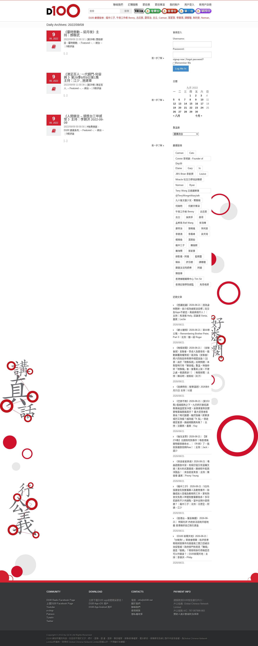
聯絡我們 (118, 4)
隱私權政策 (137, 614)
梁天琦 (204, 234)
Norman (205, 17)
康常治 (148, 17)
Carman (163, 17)
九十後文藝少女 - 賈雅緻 (188, 200)
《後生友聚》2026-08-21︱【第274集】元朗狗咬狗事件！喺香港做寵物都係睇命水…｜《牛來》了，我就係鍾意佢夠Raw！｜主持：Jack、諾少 (191, 443)
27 (179, 111)
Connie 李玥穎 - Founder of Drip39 (189, 159)
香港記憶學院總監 (185, 284)
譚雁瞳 (188, 17)
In (200, 168)
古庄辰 (139, 17)
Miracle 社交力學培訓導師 (189, 179)
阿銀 (199, 267)
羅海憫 (179, 251)
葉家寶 (171, 17)
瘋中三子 (110, 17)
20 (179, 107)
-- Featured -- (85, 43)
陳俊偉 (179, 273)
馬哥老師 (204, 284)
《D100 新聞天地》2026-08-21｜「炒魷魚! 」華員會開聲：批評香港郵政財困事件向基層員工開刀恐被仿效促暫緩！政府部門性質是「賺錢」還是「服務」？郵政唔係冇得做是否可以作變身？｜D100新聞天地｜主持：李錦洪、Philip (191, 547)
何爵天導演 (194, 206)
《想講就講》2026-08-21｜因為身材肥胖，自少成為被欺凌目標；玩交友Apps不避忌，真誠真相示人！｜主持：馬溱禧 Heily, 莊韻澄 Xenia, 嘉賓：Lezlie (191, 312)
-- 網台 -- (97, 43)
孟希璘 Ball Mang (184, 222)
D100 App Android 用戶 (100, 607)
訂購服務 (133, 4)
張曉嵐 (191, 228)
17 (202, 103)
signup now (178, 59)
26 (174, 111)
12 (174, 103)
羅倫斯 (194, 245)
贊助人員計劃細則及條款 (186, 614)
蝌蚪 (178, 262)
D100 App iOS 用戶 (98, 603)
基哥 (201, 217)
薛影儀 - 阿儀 (182, 256)
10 (202, 99)
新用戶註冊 (205, 4)
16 (196, 103)
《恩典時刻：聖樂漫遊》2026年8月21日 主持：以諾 (191, 388)
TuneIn (50, 617)
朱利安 (196, 17)
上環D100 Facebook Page (60, 603)
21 (185, 107)
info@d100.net (145, 600)
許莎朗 (189, 262)
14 (185, 103)
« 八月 (176, 115)
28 (185, 111)
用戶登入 (189, 4)
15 (191, 103)
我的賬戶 (175, 4)
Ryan (192, 185)
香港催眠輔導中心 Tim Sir (189, 279)
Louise (202, 174)
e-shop (50, 610)
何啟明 (179, 206)
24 (202, 107)
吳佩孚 (189, 217)
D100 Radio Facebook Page (61, 600)
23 (196, 107)
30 (196, 111)
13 (179, 103)
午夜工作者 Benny (125, 17)
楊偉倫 (179, 239)
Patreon (50, 614)
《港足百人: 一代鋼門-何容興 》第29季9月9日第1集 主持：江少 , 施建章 (83, 77)
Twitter (50, 621)
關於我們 (135, 603)
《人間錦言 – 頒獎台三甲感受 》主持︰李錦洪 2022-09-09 (84, 119)
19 (174, 107)
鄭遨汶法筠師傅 (183, 267)
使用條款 (135, 610)
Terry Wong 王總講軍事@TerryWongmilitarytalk (188, 191)
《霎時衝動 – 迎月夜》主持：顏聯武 (81, 33)
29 (191, 111)
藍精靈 (198, 256)
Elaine (179, 168)
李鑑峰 (191, 234)
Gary (190, 168)
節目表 (146, 4)
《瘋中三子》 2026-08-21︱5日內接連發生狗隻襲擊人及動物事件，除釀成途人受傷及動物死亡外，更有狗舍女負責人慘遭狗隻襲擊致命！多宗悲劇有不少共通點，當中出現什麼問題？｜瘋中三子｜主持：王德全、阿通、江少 (191, 497)
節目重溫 (160, 4)
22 (191, 107)
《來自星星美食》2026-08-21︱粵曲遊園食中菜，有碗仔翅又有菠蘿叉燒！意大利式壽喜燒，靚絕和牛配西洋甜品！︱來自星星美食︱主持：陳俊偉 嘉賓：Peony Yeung (191, 468)
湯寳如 (191, 239)
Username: (178, 38)
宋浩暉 (202, 222)
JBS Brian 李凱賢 (184, 174)
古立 (155, 17)
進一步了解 (157, 58)
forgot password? (195, 59)
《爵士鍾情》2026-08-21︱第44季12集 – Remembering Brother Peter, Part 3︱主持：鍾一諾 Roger (191, 333)
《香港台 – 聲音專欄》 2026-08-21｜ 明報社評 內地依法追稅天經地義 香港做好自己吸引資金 (191, 522)
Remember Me (183, 63)
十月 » (198, 115)
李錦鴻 (179, 17)
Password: (178, 49)
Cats (191, 153)
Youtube (51, 607)
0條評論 (70, 46)
